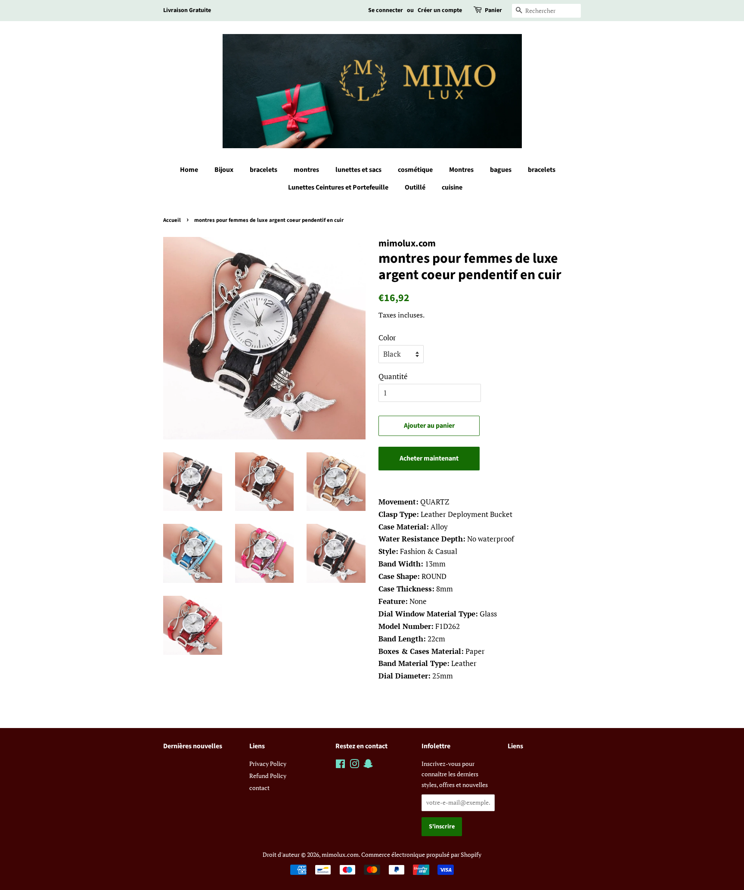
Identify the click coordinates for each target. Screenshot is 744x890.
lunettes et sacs (358, 169)
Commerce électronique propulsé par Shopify (421, 854)
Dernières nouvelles (192, 746)
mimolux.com (340, 854)
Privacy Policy (267, 763)
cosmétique (415, 169)
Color (387, 337)
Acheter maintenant (429, 458)
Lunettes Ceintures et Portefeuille (338, 187)
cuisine (452, 187)
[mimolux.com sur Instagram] (354, 765)
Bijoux (223, 169)
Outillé (415, 187)
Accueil (172, 220)
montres (306, 169)
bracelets (263, 169)
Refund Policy (267, 776)
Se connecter (385, 10)
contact (259, 788)
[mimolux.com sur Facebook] (340, 765)
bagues (501, 169)
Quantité (393, 376)
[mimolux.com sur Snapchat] (368, 765)
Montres (461, 169)
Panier (493, 10)
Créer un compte (440, 10)
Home (189, 169)
